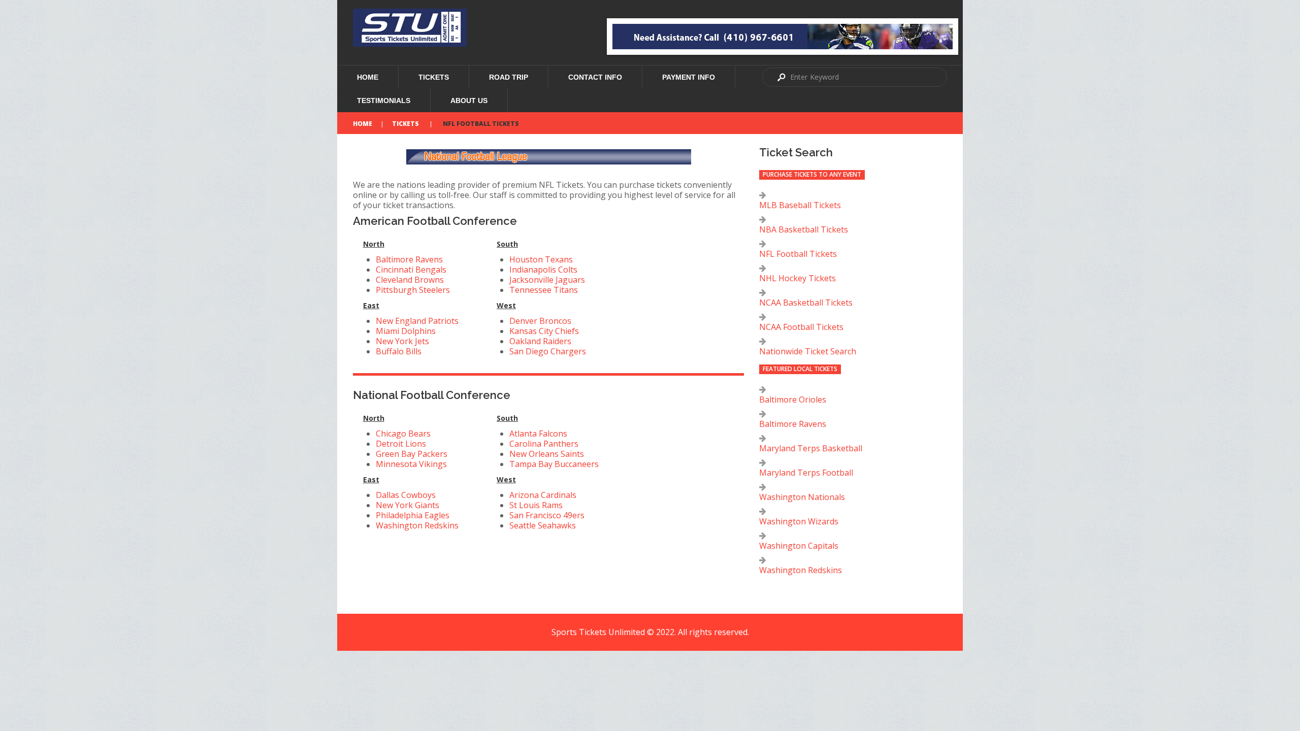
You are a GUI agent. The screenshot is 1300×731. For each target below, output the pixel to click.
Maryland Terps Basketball (810, 448)
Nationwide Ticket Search (807, 351)
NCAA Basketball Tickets (806, 302)
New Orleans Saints (546, 453)
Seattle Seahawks (542, 525)
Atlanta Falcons (538, 433)
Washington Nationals (802, 497)
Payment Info (688, 77)
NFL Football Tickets (798, 253)
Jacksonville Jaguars (547, 279)
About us (469, 100)
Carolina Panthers (543, 443)
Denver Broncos (540, 320)
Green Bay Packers (411, 453)
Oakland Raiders (540, 341)
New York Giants (407, 505)
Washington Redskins (417, 525)
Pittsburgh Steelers (413, 289)
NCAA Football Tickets (801, 327)
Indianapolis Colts (543, 269)
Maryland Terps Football (806, 472)
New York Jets (402, 341)
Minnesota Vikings (411, 464)
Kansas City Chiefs (544, 331)
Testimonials (383, 100)
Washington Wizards (798, 521)
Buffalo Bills (398, 351)
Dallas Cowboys (406, 495)
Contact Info (595, 77)
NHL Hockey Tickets (797, 278)
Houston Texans (541, 259)
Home (367, 77)
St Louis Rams (536, 505)
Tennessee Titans (543, 289)
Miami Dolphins (406, 331)
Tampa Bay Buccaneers (554, 464)
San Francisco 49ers (546, 515)
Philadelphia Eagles (412, 515)
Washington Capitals (798, 545)
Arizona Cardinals (542, 495)
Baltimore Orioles (792, 399)
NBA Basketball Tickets (803, 229)
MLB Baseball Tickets (800, 205)
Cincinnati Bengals (411, 269)
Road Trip (508, 77)
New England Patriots (417, 320)
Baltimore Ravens (409, 259)
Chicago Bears (403, 433)
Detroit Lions (401, 443)
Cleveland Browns (410, 279)
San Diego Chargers (547, 351)
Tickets (433, 77)
